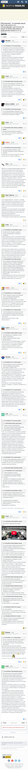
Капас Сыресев (9, 195)
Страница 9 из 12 (14, 37)
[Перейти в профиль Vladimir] (2, 143)
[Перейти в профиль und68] (2, 666)
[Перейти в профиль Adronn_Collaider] (2, 104)
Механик (7, 632)
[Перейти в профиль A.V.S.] (2, 414)
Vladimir (16, 230)
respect (7, 327)
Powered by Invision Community (14, 767)
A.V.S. (6, 414)
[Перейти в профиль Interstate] (2, 41)
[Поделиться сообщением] (25, 42)
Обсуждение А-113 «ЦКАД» (20, 32)
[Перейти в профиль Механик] (2, 633)
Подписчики (13, 732)
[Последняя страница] (26, 37)
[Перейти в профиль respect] (2, 328)
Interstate (7, 40)
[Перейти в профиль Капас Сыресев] (2, 195)
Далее (23, 722)
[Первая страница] (2, 37)
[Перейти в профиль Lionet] (2, 76)
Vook (5, 32)
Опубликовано (12, 42)
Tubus (7, 164)
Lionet (15, 45)
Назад (4, 722)
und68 (7, 666)
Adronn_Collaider (10, 104)
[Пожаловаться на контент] (23, 42)
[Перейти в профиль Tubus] (2, 164)
